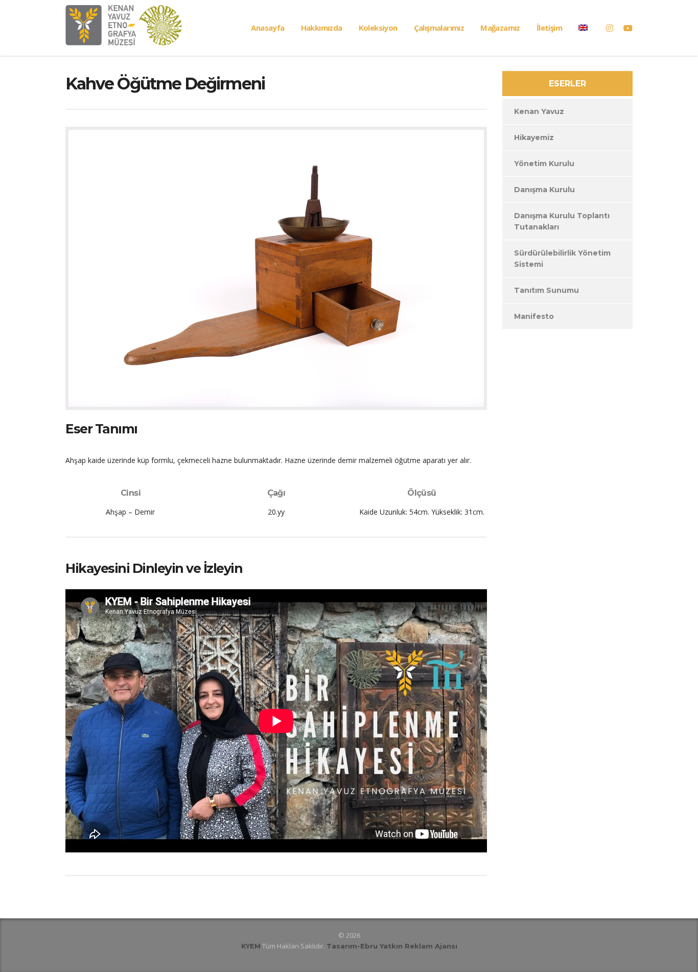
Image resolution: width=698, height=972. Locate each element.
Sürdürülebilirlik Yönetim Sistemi (562, 258)
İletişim (549, 27)
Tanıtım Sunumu (546, 290)
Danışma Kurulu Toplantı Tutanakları (562, 221)
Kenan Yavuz (539, 111)
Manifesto (534, 316)
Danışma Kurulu (544, 189)
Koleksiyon (378, 27)
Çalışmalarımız (439, 27)
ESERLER (567, 83)
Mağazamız (500, 27)
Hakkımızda (321, 27)
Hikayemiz (534, 137)
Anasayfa (267, 27)
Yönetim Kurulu (544, 163)
